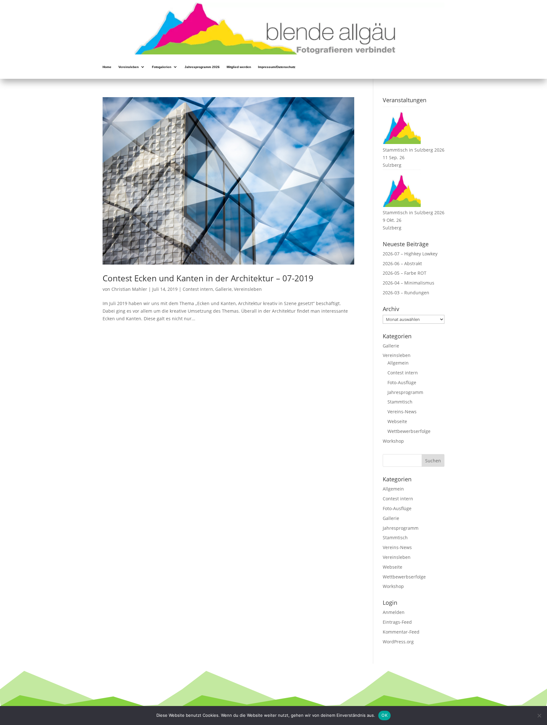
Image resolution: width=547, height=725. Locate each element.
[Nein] (539, 715)
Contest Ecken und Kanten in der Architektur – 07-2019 (208, 278)
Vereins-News (402, 412)
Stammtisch (399, 402)
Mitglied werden (239, 67)
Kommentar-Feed (401, 632)
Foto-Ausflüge (401, 382)
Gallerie (223, 289)
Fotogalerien (161, 67)
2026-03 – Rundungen (406, 293)
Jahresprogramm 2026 (202, 67)
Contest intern (198, 289)
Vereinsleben (128, 67)
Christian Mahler (129, 289)
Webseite (397, 421)
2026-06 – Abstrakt (402, 263)
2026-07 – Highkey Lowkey (410, 254)
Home (107, 67)
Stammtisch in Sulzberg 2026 (413, 150)
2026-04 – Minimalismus (408, 283)
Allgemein (398, 363)
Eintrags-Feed (397, 622)
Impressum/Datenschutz (276, 67)
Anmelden (394, 612)
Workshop (393, 441)
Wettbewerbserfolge (409, 431)
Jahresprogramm (405, 392)
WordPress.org (398, 642)
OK (384, 715)
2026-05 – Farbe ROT (404, 273)
